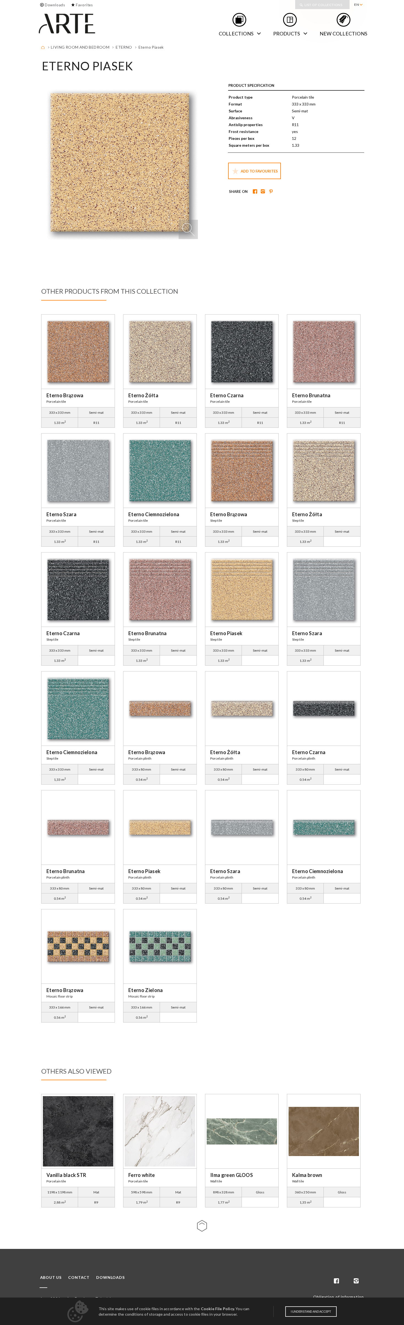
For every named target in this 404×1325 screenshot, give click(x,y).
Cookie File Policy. (218, 1308)
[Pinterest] (270, 192)
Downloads (55, 5)
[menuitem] (358, 4)
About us (51, 1277)
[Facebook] (254, 192)
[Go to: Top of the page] (202, 1226)
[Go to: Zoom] (188, 229)
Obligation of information (338, 1297)
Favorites (84, 5)
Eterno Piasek (151, 47)
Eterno (124, 47)
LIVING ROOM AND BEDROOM (80, 47)
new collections (343, 33)
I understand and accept (311, 1311)
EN (356, 4)
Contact (79, 1277)
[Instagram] (262, 192)
